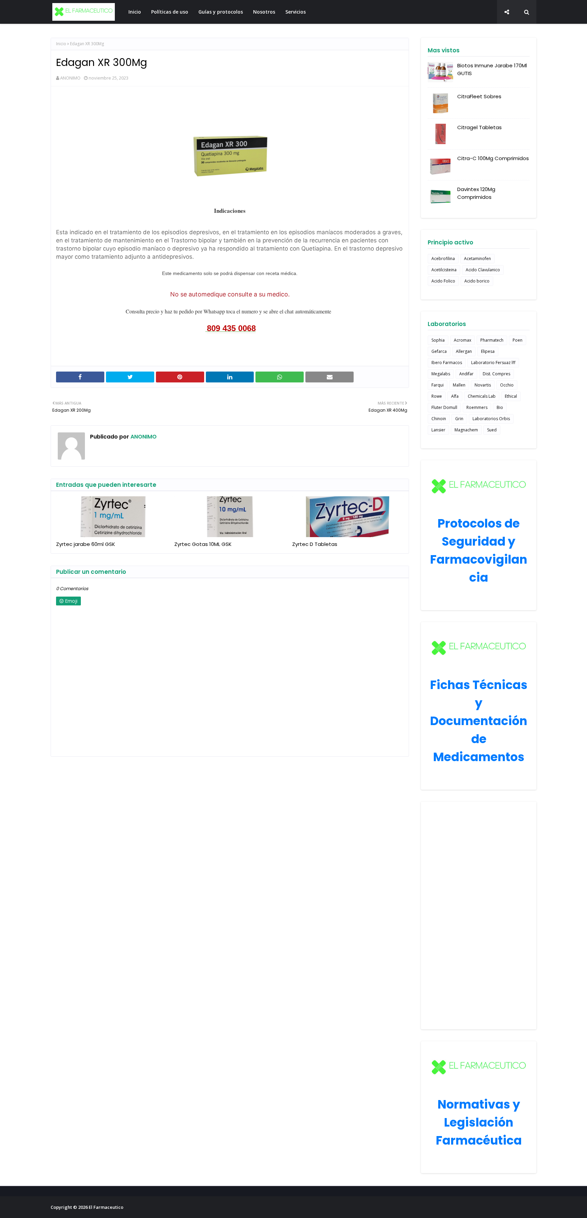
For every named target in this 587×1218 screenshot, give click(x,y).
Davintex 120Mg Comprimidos (476, 193)
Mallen (459, 385)
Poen (517, 340)
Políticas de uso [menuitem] (169, 11)
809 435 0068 (231, 328)
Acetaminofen (477, 258)
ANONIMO (70, 78)
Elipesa (488, 351)
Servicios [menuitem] (295, 11)
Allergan (464, 351)
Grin (459, 419)
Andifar (466, 374)
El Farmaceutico (106, 1207)
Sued (492, 430)
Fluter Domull (444, 407)
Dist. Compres (496, 374)
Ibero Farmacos (446, 362)
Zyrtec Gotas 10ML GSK (203, 544)
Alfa (455, 396)
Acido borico (477, 281)
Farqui (437, 385)
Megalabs (440, 374)
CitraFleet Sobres (479, 96)
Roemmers (476, 407)
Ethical (511, 396)
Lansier (438, 430)
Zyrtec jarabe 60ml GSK (85, 544)
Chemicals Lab (482, 396)
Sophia (438, 340)
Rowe (436, 396)
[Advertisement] (479, 915)
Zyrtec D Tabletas (314, 544)
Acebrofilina (443, 258)
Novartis (483, 385)
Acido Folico (443, 281)
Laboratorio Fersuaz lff (493, 362)
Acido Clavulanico (483, 270)
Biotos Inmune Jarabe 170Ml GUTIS (492, 69)
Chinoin (438, 419)
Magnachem (466, 430)
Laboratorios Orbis (491, 419)
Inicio (61, 44)
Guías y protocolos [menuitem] (220, 11)
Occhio (507, 385)
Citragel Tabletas (479, 127)
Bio (500, 407)
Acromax (462, 340)
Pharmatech (491, 340)
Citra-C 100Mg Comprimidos (493, 158)
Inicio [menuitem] (134, 11)
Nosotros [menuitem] (264, 11)
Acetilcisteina (444, 270)
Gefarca (439, 351)
